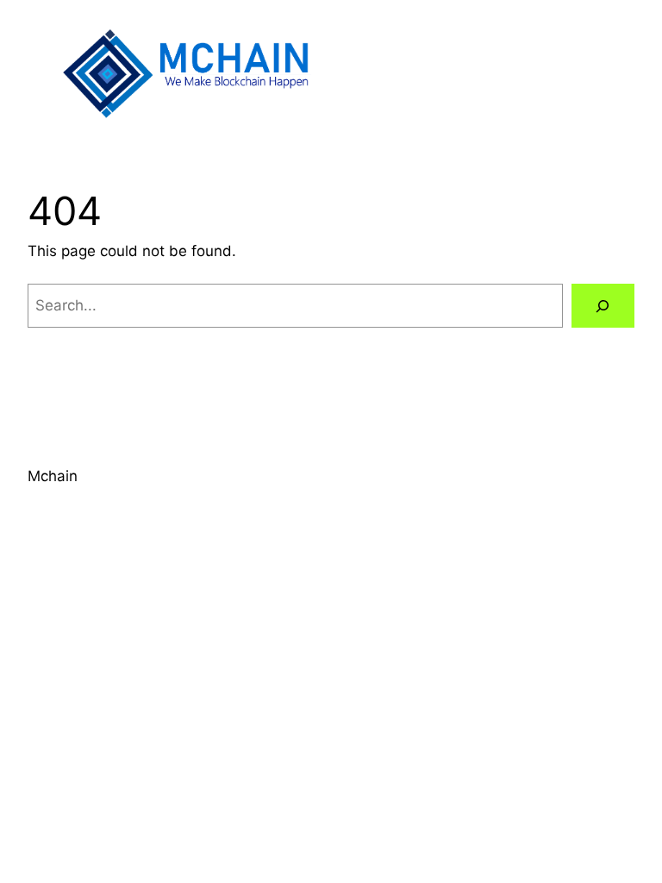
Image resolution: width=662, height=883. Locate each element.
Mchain (53, 476)
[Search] (602, 306)
